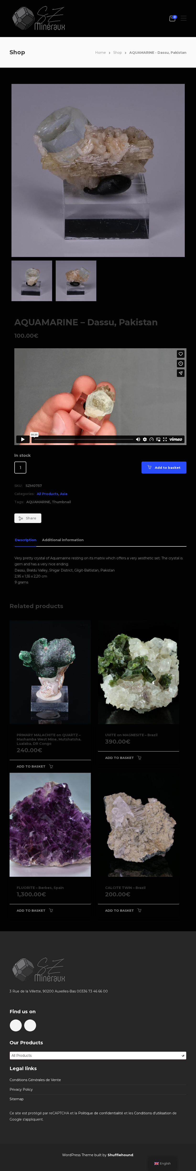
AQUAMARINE (38, 502)
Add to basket (167, 467)
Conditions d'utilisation (152, 1113)
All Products (47, 494)
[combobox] (98, 1055)
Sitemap (17, 1099)
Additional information (63, 540)
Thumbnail (61, 502)
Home (100, 52)
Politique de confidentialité (100, 1113)
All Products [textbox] (98, 1055)
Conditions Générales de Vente (35, 1080)
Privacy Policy (21, 1089)
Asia (63, 494)
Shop (117, 52)
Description (25, 540)
